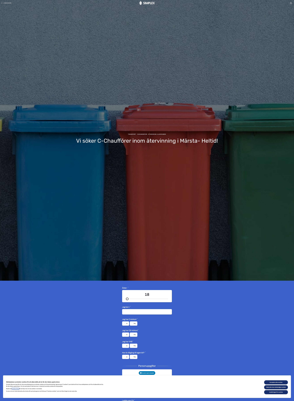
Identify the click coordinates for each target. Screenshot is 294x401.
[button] (291, 3)
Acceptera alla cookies (276, 382)
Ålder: (130, 288)
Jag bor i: (126, 307)
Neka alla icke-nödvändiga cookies (276, 387)
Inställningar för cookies (276, 392)
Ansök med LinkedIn (148, 373)
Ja (126, 323)
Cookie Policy (15, 388)
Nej (135, 323)
